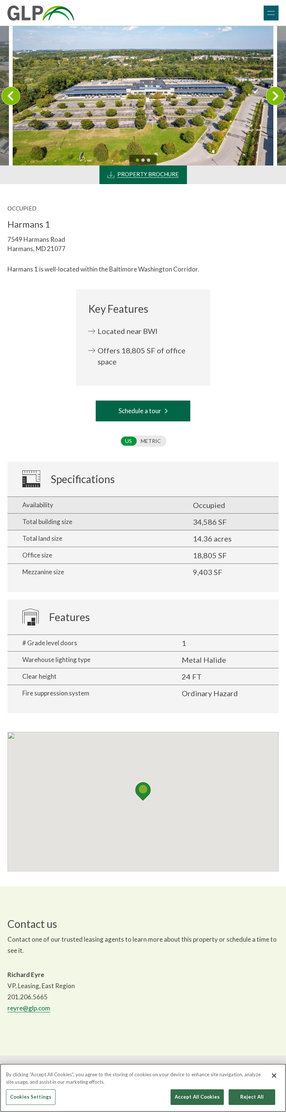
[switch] (143, 441)
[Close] (274, 1075)
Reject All (252, 1097)
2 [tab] (143, 160)
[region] (143, 1088)
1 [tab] (137, 160)
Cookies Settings (30, 1097)
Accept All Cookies (197, 1097)
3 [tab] (148, 160)
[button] (143, 791)
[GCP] (40, 13)
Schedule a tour (139, 411)
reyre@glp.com (28, 1008)
